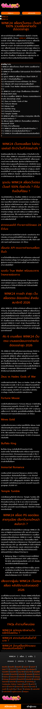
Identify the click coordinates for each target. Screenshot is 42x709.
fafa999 (13, 679)
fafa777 (5, 669)
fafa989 (5, 672)
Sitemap (31, 661)
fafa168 (29, 679)
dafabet (27, 689)
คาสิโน (30, 656)
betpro (25, 691)
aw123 (26, 684)
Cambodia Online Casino (12, 684)
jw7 (16, 689)
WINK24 (22, 38)
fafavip (37, 677)
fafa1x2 (37, 674)
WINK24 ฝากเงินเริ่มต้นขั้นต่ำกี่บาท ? (19, 639)
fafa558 (14, 674)
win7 (21, 689)
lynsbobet (22, 669)
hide (9, 64)
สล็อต (22, 656)
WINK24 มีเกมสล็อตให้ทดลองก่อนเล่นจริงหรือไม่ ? (19, 647)
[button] (39, 4)
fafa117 (26, 667)
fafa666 (29, 674)
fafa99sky (21, 681)
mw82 (33, 686)
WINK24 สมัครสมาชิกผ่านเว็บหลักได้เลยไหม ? (18, 631)
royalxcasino (17, 691)
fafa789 (21, 672)
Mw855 (5, 667)
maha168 (35, 689)
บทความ (21, 661)
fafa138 (5, 681)
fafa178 (11, 686)
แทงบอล (11, 661)
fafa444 (13, 677)
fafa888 (36, 672)
